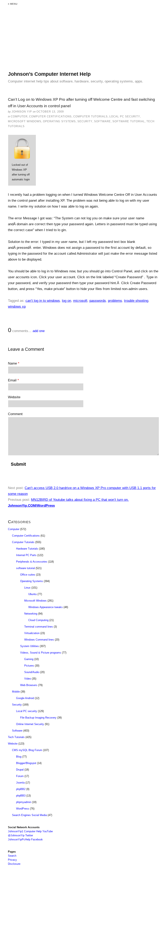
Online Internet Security (30, 724)
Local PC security (124, 116)
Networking (30, 613)
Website (14, 397)
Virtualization (32, 633)
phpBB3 (20, 795)
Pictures (29, 665)
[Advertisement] (83, 42)
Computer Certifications (50, 116)
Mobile (16, 691)
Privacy (12, 859)
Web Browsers (28, 685)
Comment (15, 414)
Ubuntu (32, 594)
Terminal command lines (38, 626)
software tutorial (128, 121)
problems (115, 301)
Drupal (20, 769)
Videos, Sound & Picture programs (40, 652)
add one (39, 331)
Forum (20, 776)
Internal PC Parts (26, 555)
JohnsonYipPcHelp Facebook (25, 839)
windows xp (17, 306)
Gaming (28, 659)
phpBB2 (20, 789)
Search (12, 855)
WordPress (22, 808)
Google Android (25, 698)
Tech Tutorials (16, 737)
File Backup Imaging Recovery (38, 717)
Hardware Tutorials (27, 548)
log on (66, 301)
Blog (18, 756)
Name (13, 363)
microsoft (80, 301)
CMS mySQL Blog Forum (27, 750)
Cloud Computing (38, 620)
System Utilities (29, 646)
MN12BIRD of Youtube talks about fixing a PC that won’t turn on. (80, 500)
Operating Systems (59, 121)
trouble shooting (136, 301)
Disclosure (14, 863)
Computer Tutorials (90, 116)
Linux (27, 587)
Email (13, 380)
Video (27, 678)
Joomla (20, 782)
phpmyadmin (23, 802)
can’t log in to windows (42, 301)
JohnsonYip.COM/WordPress (31, 506)
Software (102, 121)
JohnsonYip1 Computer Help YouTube (30, 831)
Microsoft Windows (24, 121)
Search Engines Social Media (29, 815)
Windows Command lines (39, 639)
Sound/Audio (31, 672)
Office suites (27, 574)
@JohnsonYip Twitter (20, 835)
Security (84, 121)
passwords (97, 301)
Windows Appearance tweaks (45, 607)
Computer (19, 116)
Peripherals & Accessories (31, 561)
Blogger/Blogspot (26, 763)
